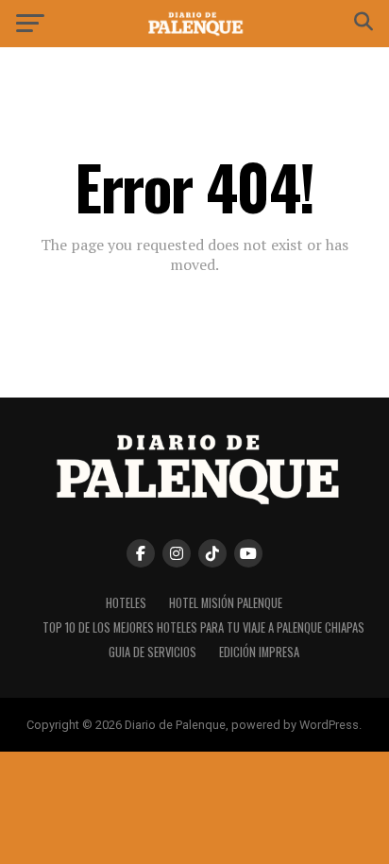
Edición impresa (259, 652)
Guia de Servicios (152, 652)
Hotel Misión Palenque (225, 603)
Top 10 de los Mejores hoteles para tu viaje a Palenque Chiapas (203, 627)
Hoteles (126, 603)
